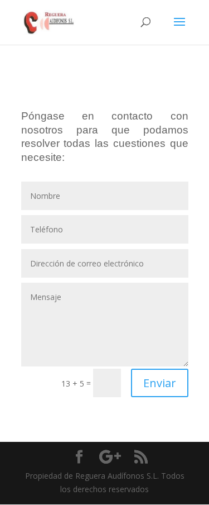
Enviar (159, 382)
